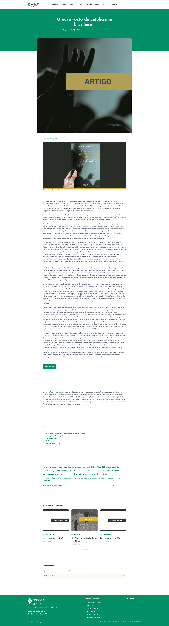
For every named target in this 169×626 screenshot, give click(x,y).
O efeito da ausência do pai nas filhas (84, 539)
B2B (80, 4)
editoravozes (98, 467)
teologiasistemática (115, 478)
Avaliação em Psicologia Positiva (56, 436)
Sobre (54, 4)
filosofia (73, 470)
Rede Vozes (89, 605)
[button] (81, 549)
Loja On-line (129, 598)
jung (95, 471)
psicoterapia (66, 478)
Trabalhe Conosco (92, 4)
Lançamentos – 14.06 (53, 538)
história (88, 471)
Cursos (64, 4)
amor (44, 467)
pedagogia (46, 478)
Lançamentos (50, 534)
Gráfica (73, 4)
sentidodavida (78, 478)
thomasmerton (46, 480)
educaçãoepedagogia (50, 471)
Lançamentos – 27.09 (53, 438)
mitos (115, 475)
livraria (78, 474)
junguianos (99, 471)
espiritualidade (63, 470)
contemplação (74, 467)
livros (106, 474)
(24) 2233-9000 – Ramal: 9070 (38, 614)
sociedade (85, 478)
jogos (92, 471)
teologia (108, 478)
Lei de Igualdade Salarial (94, 617)
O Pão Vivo (50, 441)
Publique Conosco (92, 614)
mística (119, 475)
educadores (109, 467)
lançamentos (48, 474)
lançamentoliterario (112, 470)
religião (71, 478)
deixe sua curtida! (118, 486)
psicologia (58, 478)
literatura (71, 475)
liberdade (66, 475)
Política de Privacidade (93, 602)
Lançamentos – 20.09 (53, 443)
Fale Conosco (90, 611)
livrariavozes (90, 474)
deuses (83, 467)
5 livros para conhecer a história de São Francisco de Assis (65, 434)
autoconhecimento (52, 467)
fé (85, 471)
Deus (79, 467)
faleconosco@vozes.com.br (36, 612)
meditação (111, 475)
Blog (104, 4)
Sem (90, 30)
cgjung (69, 467)
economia (88, 467)
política (53, 478)
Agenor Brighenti (51, 139)
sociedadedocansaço (93, 478)
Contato (114, 4)
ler (62, 475)
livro (99, 474)
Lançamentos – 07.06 (110, 538)
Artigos (77, 534)
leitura (58, 474)
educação (115, 467)
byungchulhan (63, 467)
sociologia (102, 478)
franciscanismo (80, 471)
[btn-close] (123, 576)
